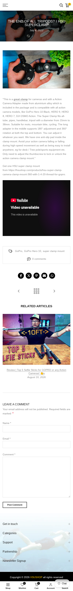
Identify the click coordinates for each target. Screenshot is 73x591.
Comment (9, 454)
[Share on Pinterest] (36, 276)
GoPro (18, 251)
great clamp (21, 99)
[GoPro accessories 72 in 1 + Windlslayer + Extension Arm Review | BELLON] (54, 291)
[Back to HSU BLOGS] (36, 291)
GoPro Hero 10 (32, 251)
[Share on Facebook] (21, 276)
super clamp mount (53, 251)
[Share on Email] (44, 276)
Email (6, 438)
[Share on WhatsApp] (52, 276)
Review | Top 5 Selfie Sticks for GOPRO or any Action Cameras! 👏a (36, 371)
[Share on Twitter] (29, 276)
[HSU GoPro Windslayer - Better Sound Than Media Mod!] (19, 291)
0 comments (39, 258)
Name (7, 423)
